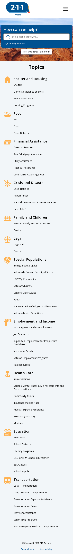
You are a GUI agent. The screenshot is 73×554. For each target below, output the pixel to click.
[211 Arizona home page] (18, 8)
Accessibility (46, 549)
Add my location (17, 43)
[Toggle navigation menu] (65, 9)
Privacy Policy (27, 549)
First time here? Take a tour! (36, 51)
